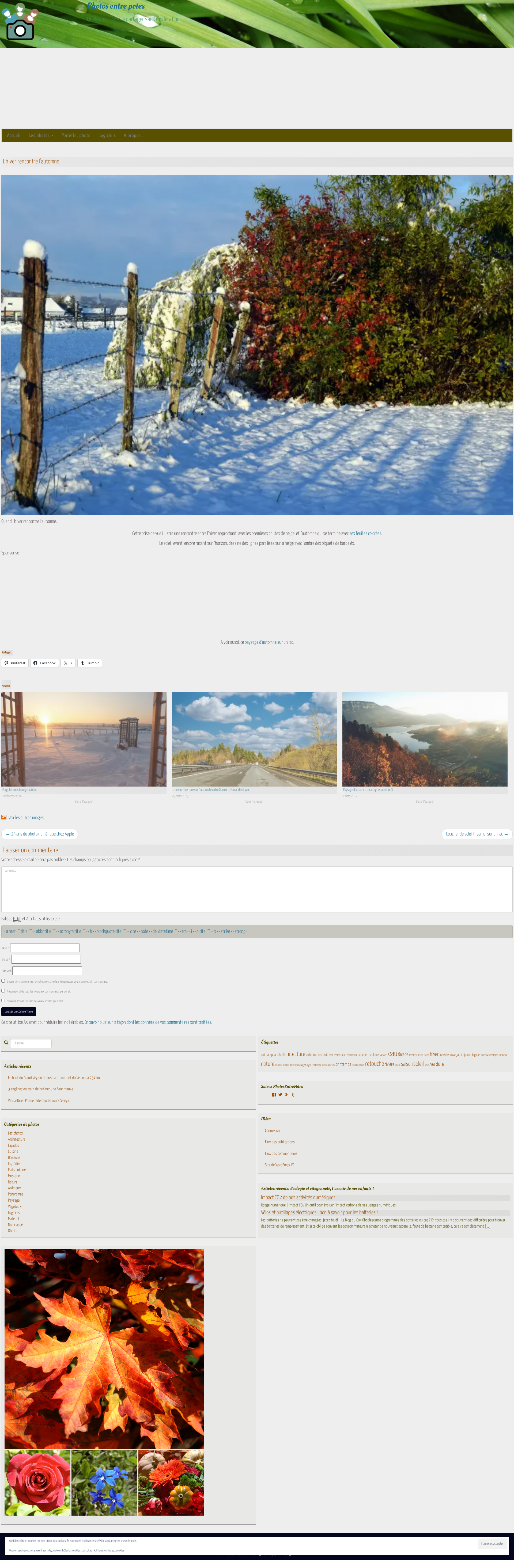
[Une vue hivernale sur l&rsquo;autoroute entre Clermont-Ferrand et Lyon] (254, 739)
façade (403, 1054)
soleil (418, 1064)
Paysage (14, 1200)
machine (485, 1055)
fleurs (420, 1055)
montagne (493, 1055)
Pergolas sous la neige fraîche (19, 790)
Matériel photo (76, 135)
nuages (278, 1065)
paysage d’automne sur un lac (269, 642)
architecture (292, 1054)
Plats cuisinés (17, 1170)
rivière (389, 1064)
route (397, 1065)
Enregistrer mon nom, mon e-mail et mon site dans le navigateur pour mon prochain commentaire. (57, 981)
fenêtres (413, 1055)
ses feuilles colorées (365, 533)
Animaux (14, 1188)
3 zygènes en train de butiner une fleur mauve (40, 1089)
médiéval (503, 1055)
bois (325, 1055)
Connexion (272, 1131)
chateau (337, 1055)
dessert (383, 1055)
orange (286, 1065)
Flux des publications (280, 1142)
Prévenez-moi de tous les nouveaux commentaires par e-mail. (39, 991)
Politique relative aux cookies (109, 1550)
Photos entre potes (116, 6)
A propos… (134, 135)
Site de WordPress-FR (279, 1165)
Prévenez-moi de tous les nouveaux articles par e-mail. (35, 1001)
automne (311, 1055)
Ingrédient (15, 1164)
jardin (459, 1055)
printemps (343, 1064)
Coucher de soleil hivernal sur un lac (477, 834)
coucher (363, 1055)
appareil (274, 1055)
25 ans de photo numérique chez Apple (39, 834)
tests (427, 1065)
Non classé (15, 1225)
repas (361, 1065)
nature (267, 1064)
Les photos (40, 135)
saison (407, 1064)
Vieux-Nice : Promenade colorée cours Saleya (38, 1101)
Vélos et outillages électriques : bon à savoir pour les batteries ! (319, 1212)
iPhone (453, 1055)
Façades (13, 1146)
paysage (305, 1065)
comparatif (352, 1055)
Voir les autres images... (27, 817)
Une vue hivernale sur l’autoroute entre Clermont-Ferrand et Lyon (211, 790)
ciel (344, 1055)
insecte (444, 1055)
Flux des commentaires (281, 1154)
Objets (12, 1231)
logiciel (476, 1055)
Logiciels (107, 135)
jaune (467, 1055)
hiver (434, 1054)
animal (265, 1055)
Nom (5, 948)
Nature (12, 1182)
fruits (426, 1055)
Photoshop (316, 1065)
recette (355, 1065)
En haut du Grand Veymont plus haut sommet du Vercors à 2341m (54, 1078)
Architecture (16, 1139)
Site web (7, 970)
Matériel (13, 1219)
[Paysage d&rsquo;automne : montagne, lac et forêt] (425, 739)
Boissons (14, 1158)
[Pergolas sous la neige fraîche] (84, 739)
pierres (331, 1065)
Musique (14, 1176)
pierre (324, 1065)
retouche (374, 1064)
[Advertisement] (257, 88)
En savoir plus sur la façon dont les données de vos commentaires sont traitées (148, 1022)
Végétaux (14, 1207)
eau (392, 1053)
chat (331, 1055)
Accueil (14, 135)
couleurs (374, 1055)
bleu (320, 1055)
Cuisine (13, 1151)
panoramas (295, 1065)
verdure (437, 1064)
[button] (104, 1349)
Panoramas (15, 1194)
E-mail (6, 959)
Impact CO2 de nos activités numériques (298, 1197)
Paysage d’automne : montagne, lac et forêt (368, 790)
